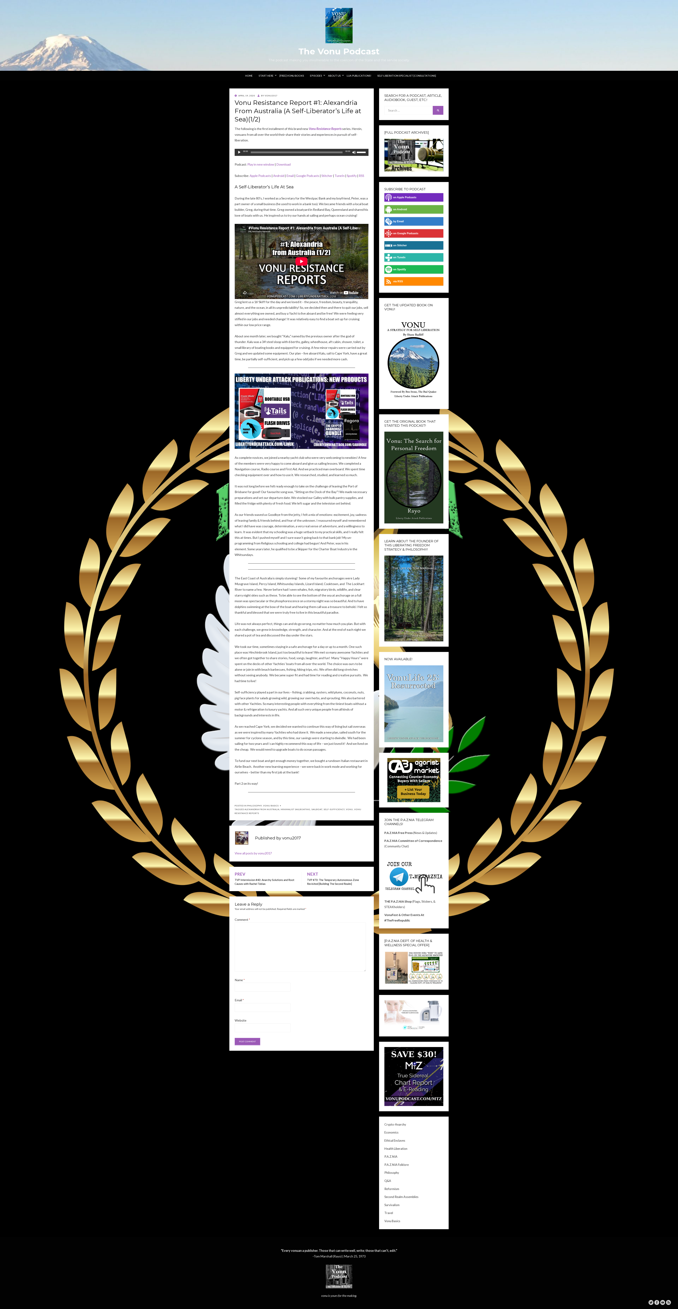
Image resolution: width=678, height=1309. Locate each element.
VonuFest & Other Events (402, 915)
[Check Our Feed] (668, 1302)
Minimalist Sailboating (295, 809)
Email (290, 176)
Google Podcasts (307, 176)
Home (249, 75)
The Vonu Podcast (339, 51)
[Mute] (354, 152)
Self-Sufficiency (334, 809)
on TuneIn (399, 257)
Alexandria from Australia (262, 809)
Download (283, 164)
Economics (391, 1132)
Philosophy (254, 805)
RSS (361, 176)
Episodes (316, 75)
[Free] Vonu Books (291, 75)
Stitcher (326, 176)
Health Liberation (395, 1148)
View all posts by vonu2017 (253, 853)
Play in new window (260, 164)
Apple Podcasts (260, 176)
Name (240, 980)
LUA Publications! (359, 75)
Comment (242, 920)
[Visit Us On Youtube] (662, 1302)
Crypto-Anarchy (395, 1124)
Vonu (349, 809)
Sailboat (316, 809)
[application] (301, 152)
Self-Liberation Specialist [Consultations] (406, 75)
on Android (400, 209)
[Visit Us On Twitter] (651, 1302)
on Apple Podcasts (404, 197)
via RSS (398, 281)
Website (240, 1020)
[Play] (239, 152)
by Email (398, 221)
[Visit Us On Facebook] (657, 1302)
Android (278, 176)
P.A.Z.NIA (390, 1156)
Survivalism (392, 1205)
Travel (388, 1213)
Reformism (391, 1189)
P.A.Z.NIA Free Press (398, 833)
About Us (334, 75)
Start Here (266, 75)
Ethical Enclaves (394, 1140)
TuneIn (340, 176)
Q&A (387, 1181)
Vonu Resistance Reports (325, 129)
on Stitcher (400, 245)
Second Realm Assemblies (401, 1197)
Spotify (352, 176)
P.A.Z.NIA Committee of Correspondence (413, 841)
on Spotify (399, 269)
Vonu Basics (271, 805)
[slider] (362, 152)
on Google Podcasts (405, 233)
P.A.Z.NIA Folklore (396, 1165)
